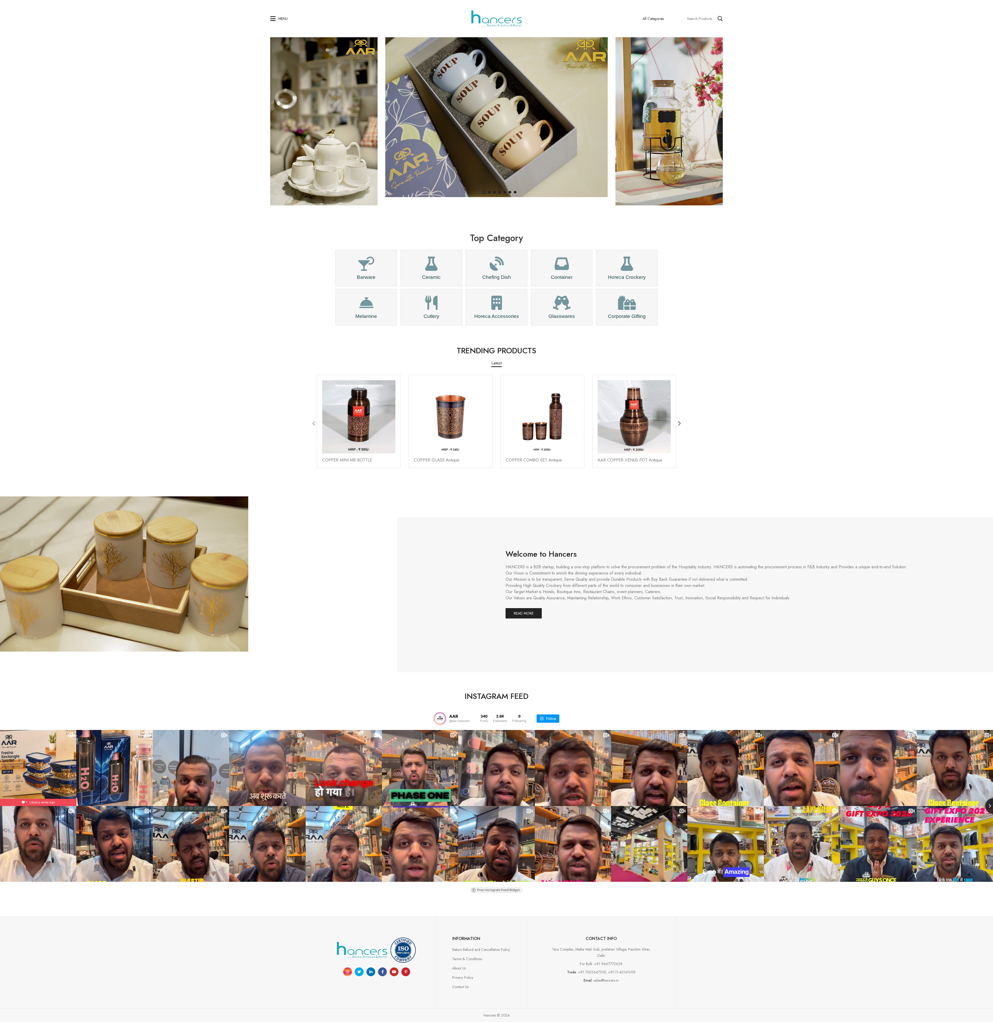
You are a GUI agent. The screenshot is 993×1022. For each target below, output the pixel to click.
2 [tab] (489, 192)
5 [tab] (505, 192)
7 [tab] (515, 192)
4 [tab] (499, 192)
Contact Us (460, 986)
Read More (523, 613)
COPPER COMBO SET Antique (534, 460)
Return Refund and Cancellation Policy (481, 949)
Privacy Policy (462, 977)
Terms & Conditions (467, 958)
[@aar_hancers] (440, 718)
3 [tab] (494, 192)
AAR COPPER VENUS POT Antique (630, 460)
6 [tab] (510, 192)
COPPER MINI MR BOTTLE (347, 460)
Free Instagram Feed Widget (498, 890)
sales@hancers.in (606, 980)
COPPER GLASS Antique (436, 460)
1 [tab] (484, 192)
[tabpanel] (496, 117)
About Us (459, 968)
